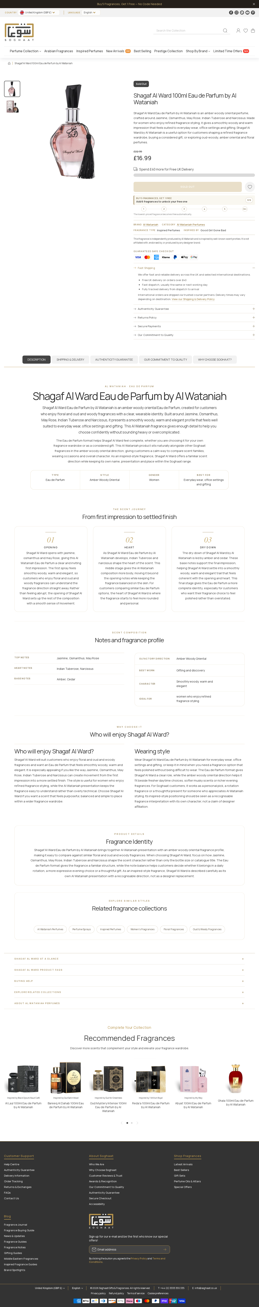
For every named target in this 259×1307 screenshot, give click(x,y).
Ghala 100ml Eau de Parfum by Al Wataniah (236, 1102)
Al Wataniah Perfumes (191, 224)
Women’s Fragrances (142, 929)
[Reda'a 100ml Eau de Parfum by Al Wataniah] (151, 1077)
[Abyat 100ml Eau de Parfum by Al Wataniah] (193, 1077)
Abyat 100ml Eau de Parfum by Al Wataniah (193, 1105)
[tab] (70, 360)
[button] (253, 31)
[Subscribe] (165, 1249)
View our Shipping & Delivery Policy (193, 299)
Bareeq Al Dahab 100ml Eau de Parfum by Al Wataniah (66, 1105)
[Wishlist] (246, 31)
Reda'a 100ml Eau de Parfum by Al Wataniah (151, 1105)
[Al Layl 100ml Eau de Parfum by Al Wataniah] (23, 1077)
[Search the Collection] (225, 31)
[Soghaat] (19, 30)
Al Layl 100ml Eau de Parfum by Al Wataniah (23, 1105)
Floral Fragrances (174, 929)
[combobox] (191, 30)
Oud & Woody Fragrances (207, 929)
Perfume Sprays (81, 929)
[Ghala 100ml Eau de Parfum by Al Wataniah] (236, 1077)
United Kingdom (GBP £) (48, 1288)
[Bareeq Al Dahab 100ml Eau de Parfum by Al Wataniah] (66, 1077)
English (88, 12)
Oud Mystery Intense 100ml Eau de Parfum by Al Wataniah (108, 1107)
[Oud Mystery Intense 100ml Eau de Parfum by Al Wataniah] (108, 1077)
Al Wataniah (150, 224)
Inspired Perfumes (110, 929)
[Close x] (254, 4)
